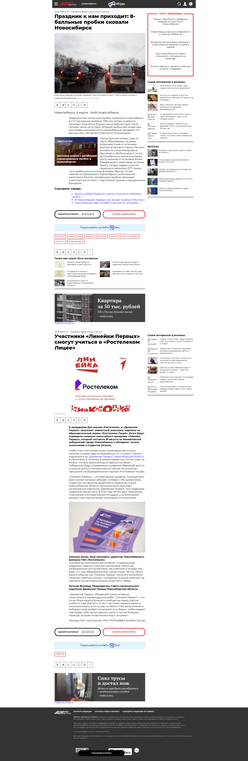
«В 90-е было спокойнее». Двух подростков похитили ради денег (175, 87)
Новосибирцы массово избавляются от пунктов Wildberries (170, 33)
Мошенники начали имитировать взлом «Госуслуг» (174, 161)
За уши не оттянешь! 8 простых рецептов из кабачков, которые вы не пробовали (176, 97)
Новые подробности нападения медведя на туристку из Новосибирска (170, 21)
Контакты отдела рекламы (107, 711)
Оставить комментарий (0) (124, 214)
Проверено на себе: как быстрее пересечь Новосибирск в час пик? (127, 272)
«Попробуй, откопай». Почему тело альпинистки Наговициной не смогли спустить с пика (176, 360)
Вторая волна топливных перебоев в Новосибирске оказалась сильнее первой (170, 44)
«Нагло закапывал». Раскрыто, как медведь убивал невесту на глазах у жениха (176, 388)
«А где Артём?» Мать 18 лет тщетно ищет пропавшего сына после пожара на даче (175, 116)
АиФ (97, 98)
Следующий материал (101, 753)
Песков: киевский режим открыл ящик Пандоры (173, 189)
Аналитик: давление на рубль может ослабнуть (175, 151)
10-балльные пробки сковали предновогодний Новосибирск (126, 263)
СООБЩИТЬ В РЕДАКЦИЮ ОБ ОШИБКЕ (138, 711)
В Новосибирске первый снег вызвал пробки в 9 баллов (109, 199)
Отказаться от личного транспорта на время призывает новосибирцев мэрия (81, 273)
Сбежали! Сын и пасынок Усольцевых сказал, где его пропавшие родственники (176, 379)
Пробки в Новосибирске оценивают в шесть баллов (79, 263)
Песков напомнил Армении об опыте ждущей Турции (175, 180)
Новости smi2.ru (64, 323)
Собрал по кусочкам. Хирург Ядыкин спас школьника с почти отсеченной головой (176, 341)
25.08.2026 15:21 (61, 332)
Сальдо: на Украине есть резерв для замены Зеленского (175, 170)
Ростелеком (60, 413)
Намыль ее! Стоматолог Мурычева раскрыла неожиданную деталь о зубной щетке (175, 350)
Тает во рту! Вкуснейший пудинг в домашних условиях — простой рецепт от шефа (175, 369)
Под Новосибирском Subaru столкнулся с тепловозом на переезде (170, 56)
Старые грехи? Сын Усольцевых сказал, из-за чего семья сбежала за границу (176, 135)
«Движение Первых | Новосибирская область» (116, 456)
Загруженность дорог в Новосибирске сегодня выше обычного (80, 283)
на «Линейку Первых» (129, 453)
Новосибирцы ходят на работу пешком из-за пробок (106, 203)
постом (129, 459)
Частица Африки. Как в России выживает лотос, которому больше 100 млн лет (175, 126)
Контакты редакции (82, 711)
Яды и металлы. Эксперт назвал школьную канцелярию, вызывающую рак (174, 107)
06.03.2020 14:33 (62, 12)
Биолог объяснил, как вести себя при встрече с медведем (170, 67)
